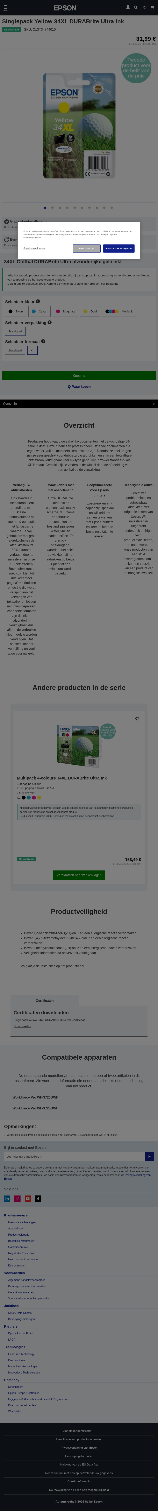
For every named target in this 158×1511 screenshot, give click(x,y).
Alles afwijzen (86, 248)
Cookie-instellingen (34, 248)
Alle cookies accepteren (119, 248)
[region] (79, 240)
